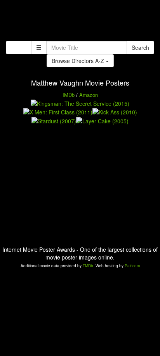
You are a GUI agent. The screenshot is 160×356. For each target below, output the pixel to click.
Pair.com (132, 265)
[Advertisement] (80, 21)
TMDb (88, 265)
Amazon (88, 94)
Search (140, 47)
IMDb (69, 94)
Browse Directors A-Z (79, 61)
